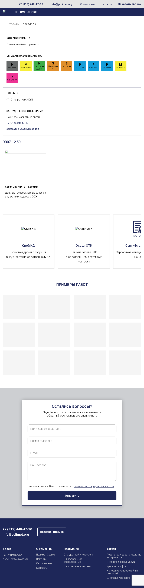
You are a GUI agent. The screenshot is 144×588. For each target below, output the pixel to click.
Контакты (106, 4)
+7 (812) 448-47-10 (31, 4)
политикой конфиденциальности (94, 486)
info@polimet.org (62, 4)
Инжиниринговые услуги (121, 561)
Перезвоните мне (52, 532)
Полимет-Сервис (45, 554)
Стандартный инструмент (21, 44)
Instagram (5, 567)
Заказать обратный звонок (22, 129)
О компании (87, 4)
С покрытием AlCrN (22, 99)
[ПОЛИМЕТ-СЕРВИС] (4, 24)
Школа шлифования (118, 577)
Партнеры (41, 559)
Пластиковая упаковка (77, 566)
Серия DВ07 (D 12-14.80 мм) (21, 186)
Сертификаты (44, 563)
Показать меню (126, 12)
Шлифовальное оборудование (73, 560)
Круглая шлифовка (118, 566)
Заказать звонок (129, 4)
